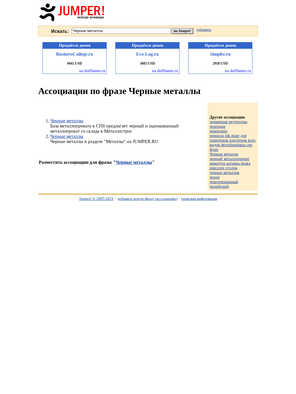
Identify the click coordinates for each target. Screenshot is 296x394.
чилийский (219, 186)
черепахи (217, 126)
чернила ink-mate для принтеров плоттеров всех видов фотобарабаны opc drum (233, 143)
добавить (203, 30)
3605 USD (147, 63)
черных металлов (224, 172)
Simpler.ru (220, 54)
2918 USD (220, 63)
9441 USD (74, 63)
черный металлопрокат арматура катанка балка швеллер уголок (230, 163)
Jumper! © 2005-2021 (96, 198)
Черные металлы (66, 120)
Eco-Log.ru (147, 54)
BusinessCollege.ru (74, 54)
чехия (214, 177)
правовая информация (199, 198)
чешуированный (224, 182)
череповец (218, 131)
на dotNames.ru (92, 71)
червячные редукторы (228, 122)
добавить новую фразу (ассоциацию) (147, 198)
